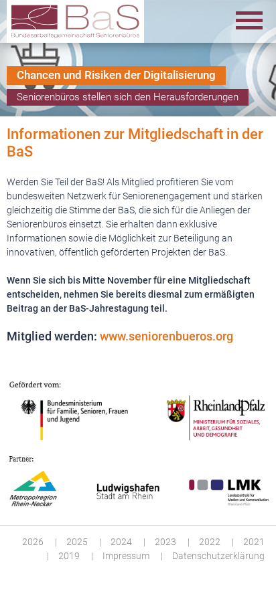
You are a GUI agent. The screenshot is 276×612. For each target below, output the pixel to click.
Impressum (125, 555)
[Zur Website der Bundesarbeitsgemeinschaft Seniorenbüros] (75, 21)
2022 (209, 541)
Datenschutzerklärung (218, 555)
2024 (121, 541)
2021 (254, 541)
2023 (165, 541)
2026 (33, 541)
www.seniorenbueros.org (166, 336)
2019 (69, 555)
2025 (77, 541)
